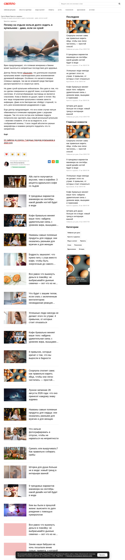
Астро (60, 9)
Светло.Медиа (5, 16)
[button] (89, 270)
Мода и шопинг (40, 9)
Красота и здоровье (25, 9)
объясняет (27, 73)
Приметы (51, 9)
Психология (69, 9)
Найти (119, 3)
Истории (92, 9)
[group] (78, 270)
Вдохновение (81, 9)
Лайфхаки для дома (9, 9)
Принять (102, 555)
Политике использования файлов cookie (79, 556)
